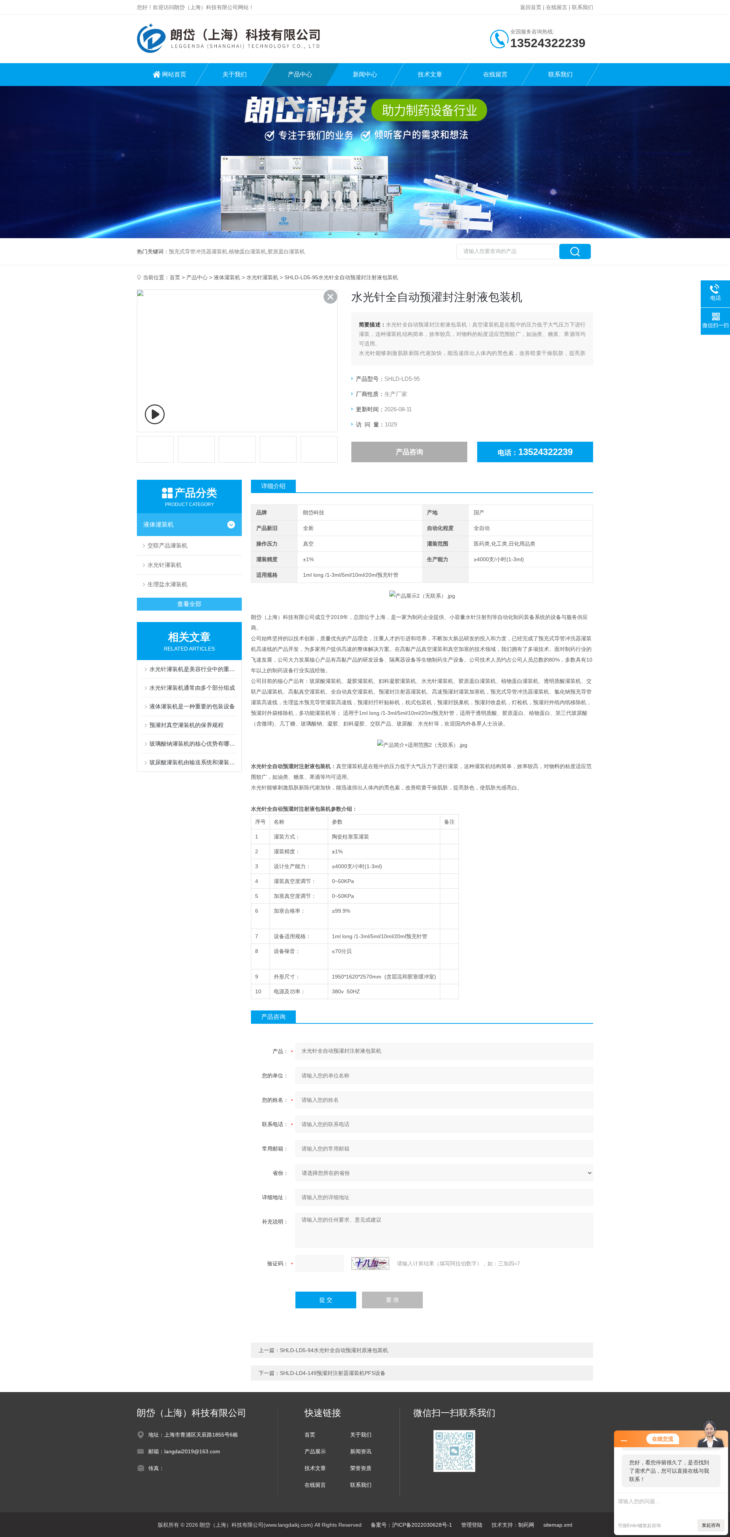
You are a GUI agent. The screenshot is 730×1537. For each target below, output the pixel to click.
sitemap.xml (557, 1525)
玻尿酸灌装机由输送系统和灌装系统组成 (193, 762)
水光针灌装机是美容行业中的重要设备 (193, 669)
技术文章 (430, 74)
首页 (175, 277)
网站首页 (174, 74)
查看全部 (189, 604)
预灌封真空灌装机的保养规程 (186, 725)
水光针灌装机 (262, 277)
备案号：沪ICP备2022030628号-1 (411, 1525)
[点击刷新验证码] (370, 1263)
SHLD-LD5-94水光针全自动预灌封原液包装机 (334, 1350)
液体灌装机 (227, 277)
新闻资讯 (360, 1451)
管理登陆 (471, 1525)
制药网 (526, 1525)
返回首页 (530, 7)
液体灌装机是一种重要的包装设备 (192, 706)
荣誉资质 (360, 1468)
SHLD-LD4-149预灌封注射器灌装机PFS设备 (333, 1373)
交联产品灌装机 (167, 545)
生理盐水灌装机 (167, 584)
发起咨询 (711, 1525)
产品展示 (315, 1451)
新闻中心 (365, 74)
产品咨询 (409, 452)
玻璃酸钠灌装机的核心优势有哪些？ (193, 743)
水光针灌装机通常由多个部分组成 (192, 687)
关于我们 (234, 74)
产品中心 (300, 74)
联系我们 (582, 7)
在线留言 (556, 7)
